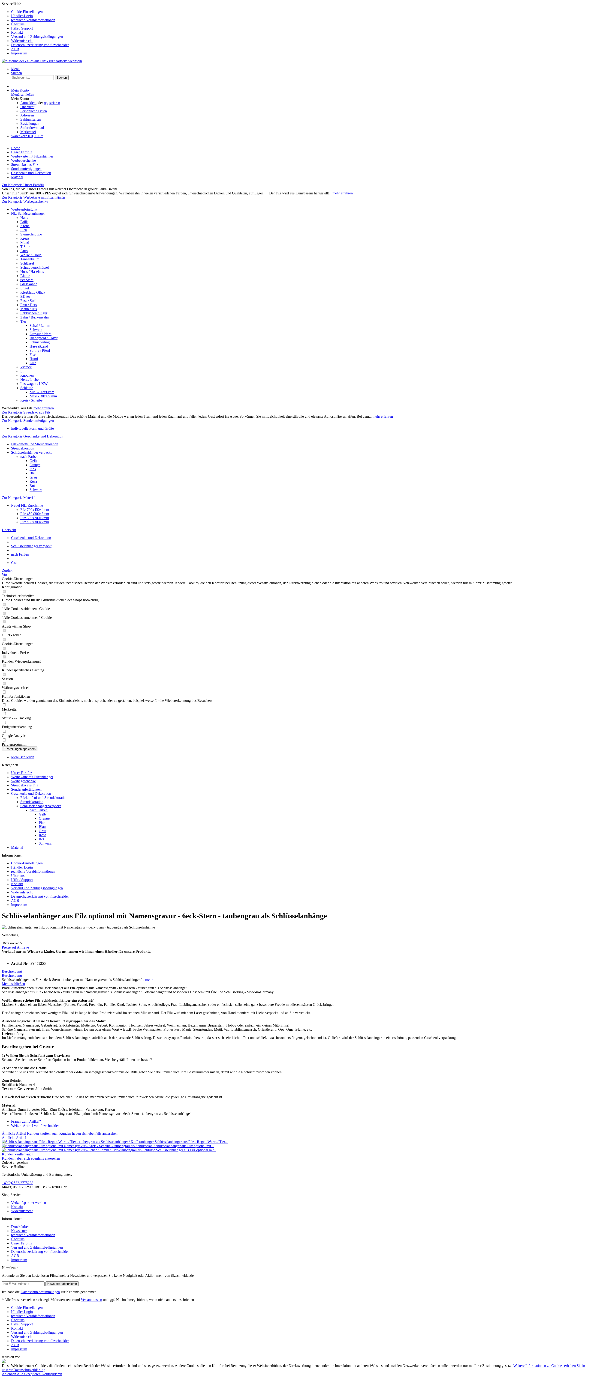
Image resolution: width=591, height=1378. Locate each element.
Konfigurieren (52, 1374)
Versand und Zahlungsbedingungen (37, 37)
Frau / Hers (28, 305)
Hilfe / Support (22, 28)
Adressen (27, 115)
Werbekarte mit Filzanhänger (32, 777)
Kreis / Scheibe (31, 400)
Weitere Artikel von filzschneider (35, 1126)
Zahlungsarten (30, 119)
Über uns (17, 24)
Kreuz (24, 238)
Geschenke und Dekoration (31, 793)
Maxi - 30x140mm (43, 396)
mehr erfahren (342, 193)
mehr (148, 980)
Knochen (27, 375)
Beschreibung (12, 971)
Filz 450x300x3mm (34, 514)
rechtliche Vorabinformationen (33, 20)
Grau (33, 477)
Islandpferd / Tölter (43, 338)
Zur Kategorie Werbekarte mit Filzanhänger (33, 197)
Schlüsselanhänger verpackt (31, 452)
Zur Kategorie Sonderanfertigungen (28, 421)
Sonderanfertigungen (26, 789)
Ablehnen (9, 1374)
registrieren (52, 103)
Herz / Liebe (29, 379)
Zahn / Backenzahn (34, 317)
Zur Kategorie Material (18, 498)
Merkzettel (28, 132)
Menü (15, 69)
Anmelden (28, 103)
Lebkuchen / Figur (33, 313)
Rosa (33, 481)
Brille (24, 222)
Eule (33, 363)
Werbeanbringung (24, 209)
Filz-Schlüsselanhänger (28, 213)
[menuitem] (300, 12)
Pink (33, 469)
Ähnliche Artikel (14, 1133)
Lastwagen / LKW (34, 384)
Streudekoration (22, 448)
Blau (33, 473)
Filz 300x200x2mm (34, 518)
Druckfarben (20, 1227)
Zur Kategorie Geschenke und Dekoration (32, 436)
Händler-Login (22, 16)
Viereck (26, 367)
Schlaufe (26, 388)
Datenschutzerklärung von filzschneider (40, 45)
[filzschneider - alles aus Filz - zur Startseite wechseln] (42, 61)
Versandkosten (91, 1300)
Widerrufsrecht (22, 41)
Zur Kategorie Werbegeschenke (25, 201)
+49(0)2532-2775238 (17, 1183)
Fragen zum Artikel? (26, 1121)
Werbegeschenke (23, 781)
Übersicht (27, 107)
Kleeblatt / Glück (32, 292)
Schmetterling (40, 342)
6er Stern (26, 280)
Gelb (33, 461)
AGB (15, 49)
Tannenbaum (29, 259)
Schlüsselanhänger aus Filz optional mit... (184, 1146)
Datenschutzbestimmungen (40, 1292)
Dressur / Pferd (40, 334)
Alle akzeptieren (29, 1374)
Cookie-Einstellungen (27, 12)
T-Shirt (25, 247)
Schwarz (36, 490)
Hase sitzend (39, 346)
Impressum (19, 53)
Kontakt (17, 32)
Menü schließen (22, 94)
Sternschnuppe (31, 234)
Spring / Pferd (40, 350)
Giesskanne (28, 284)
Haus (24, 218)
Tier (23, 321)
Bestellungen (29, 123)
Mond (24, 242)
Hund (34, 359)
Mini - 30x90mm (42, 392)
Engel (24, 288)
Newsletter (19, 1231)
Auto (24, 251)
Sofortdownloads (32, 128)
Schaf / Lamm (40, 325)
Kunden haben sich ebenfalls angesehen (88, 1133)
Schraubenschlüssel (34, 267)
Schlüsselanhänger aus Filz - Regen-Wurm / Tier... (191, 1142)
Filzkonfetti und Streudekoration (34, 444)
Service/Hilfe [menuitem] (35, 28)
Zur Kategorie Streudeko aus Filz (26, 412)
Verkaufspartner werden (28, 1203)
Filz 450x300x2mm (34, 522)
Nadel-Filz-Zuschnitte (27, 505)
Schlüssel (27, 263)
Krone (25, 226)
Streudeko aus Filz (24, 785)
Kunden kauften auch (42, 1133)
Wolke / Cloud (31, 255)
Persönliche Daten (33, 111)
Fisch (33, 355)
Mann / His (28, 309)
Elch (23, 230)
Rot (32, 486)
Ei (22, 371)
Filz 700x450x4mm (34, 510)
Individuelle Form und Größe (32, 428)
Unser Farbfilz (21, 773)
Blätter (25, 296)
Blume (25, 276)
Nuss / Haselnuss (32, 272)
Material (17, 847)
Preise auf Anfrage (15, 947)
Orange (35, 465)
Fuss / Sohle (29, 301)
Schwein (36, 330)
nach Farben (29, 456)
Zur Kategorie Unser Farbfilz (23, 185)
